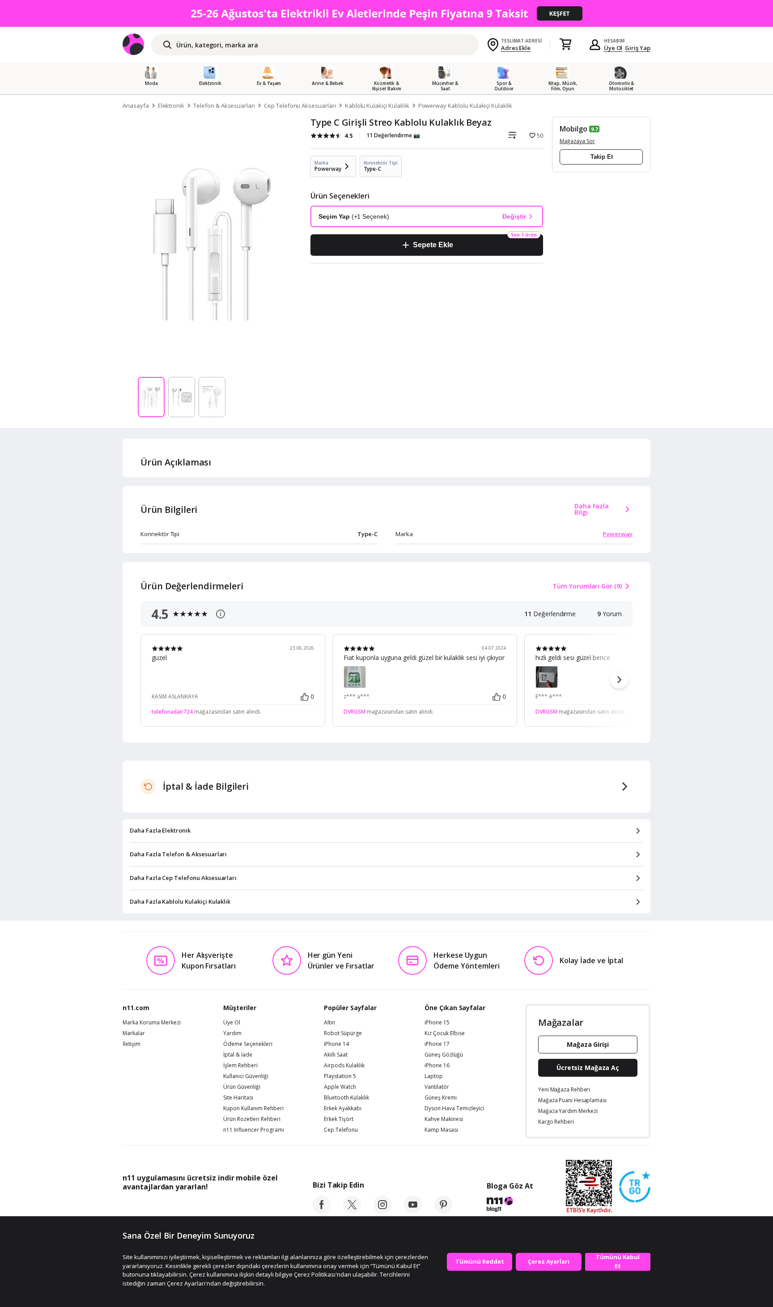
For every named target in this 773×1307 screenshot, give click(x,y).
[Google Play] (205, 1206)
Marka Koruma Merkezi (152, 1022)
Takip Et (601, 156)
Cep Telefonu (341, 1130)
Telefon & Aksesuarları (224, 106)
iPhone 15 (437, 1022)
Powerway (618, 534)
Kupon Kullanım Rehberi (253, 1108)
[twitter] (352, 1211)
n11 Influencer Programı (253, 1130)
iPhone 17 (437, 1044)
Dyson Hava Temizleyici (454, 1108)
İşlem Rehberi (240, 1065)
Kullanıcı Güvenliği (245, 1076)
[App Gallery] (257, 1206)
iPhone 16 (437, 1065)
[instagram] (382, 1211)
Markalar (134, 1033)
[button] (619, 680)
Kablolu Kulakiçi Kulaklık (377, 106)
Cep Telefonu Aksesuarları (300, 106)
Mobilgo (573, 128)
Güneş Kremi (441, 1097)
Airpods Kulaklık (344, 1065)
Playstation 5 (340, 1076)
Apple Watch (340, 1087)
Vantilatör (437, 1087)
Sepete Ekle (433, 245)
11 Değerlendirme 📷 (393, 135)
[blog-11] (510, 1205)
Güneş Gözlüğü (444, 1054)
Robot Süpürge (343, 1033)
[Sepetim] (565, 44)
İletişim (131, 1044)
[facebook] (322, 1211)
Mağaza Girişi (588, 1044)
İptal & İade (237, 1054)
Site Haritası (238, 1097)
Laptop (434, 1076)
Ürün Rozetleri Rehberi (251, 1119)
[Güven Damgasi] (634, 1187)
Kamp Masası (441, 1130)
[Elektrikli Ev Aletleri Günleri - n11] (386, 13)
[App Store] (150, 1206)
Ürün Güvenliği (241, 1087)
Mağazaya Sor (577, 141)
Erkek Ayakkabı (342, 1108)
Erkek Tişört (338, 1119)
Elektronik (171, 106)
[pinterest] (443, 1211)
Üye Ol (613, 48)
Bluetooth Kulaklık (346, 1097)
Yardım (232, 1033)
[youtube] (413, 1211)
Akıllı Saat (336, 1054)
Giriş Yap (637, 48)
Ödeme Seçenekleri (247, 1044)
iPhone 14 (336, 1044)
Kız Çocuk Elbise (445, 1033)
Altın (329, 1022)
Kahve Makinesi (444, 1119)
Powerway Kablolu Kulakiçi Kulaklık (465, 106)
